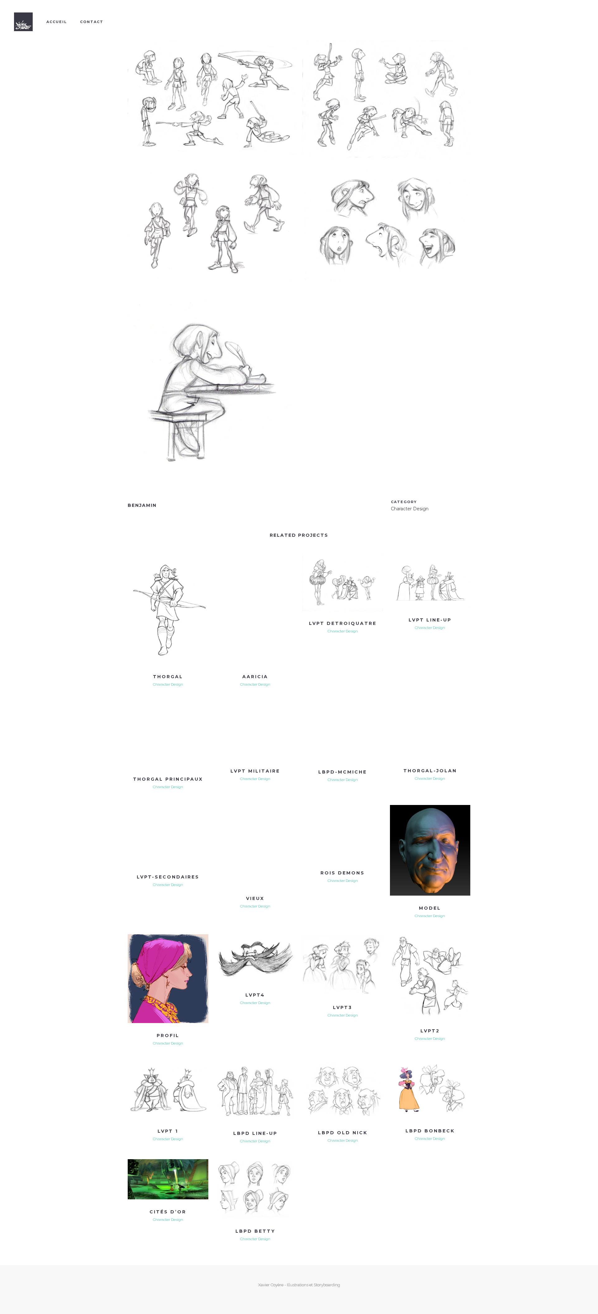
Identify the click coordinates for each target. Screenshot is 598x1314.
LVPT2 (430, 1031)
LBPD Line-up (255, 1133)
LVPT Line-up (430, 620)
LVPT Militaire (255, 771)
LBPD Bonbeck (430, 1131)
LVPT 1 (168, 1131)
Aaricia (255, 676)
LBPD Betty (255, 1231)
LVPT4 (255, 995)
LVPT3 (342, 1007)
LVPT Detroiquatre (343, 623)
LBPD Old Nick (343, 1132)
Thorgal (168, 676)
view (140, 560)
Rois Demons (342, 873)
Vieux (255, 898)
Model (430, 908)
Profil (168, 1035)
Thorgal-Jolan (430, 771)
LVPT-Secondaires (168, 877)
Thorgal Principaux (168, 779)
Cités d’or (168, 1212)
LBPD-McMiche (342, 772)
